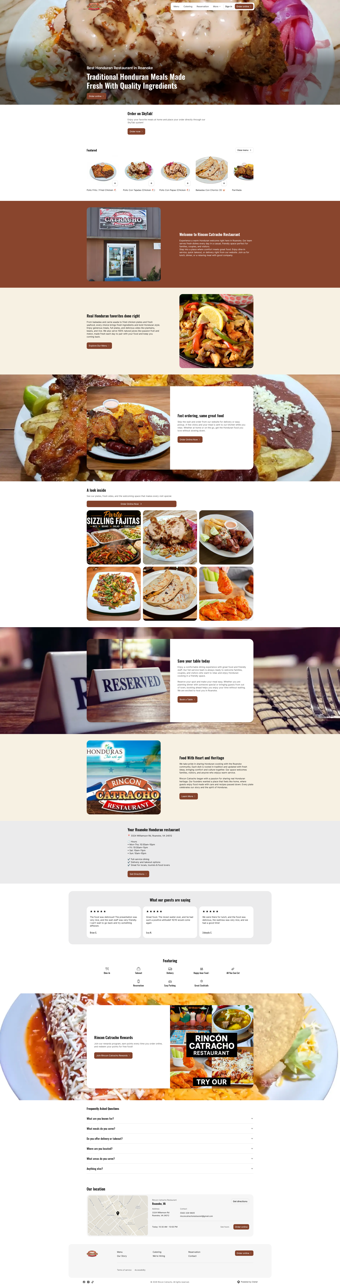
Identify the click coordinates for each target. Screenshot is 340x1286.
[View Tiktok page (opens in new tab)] (92, 1282)
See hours (224, 1227)
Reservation (203, 6)
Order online (241, 1226)
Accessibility (140, 1270)
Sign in (228, 6)
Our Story (122, 1256)
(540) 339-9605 (187, 1213)
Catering (188, 6)
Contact (192, 1256)
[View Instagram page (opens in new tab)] (88, 1282)
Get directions (240, 1201)
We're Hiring (159, 1256)
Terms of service (124, 1270)
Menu (176, 6)
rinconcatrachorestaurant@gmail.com (196, 1216)
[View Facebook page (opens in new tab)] (84, 1282)
